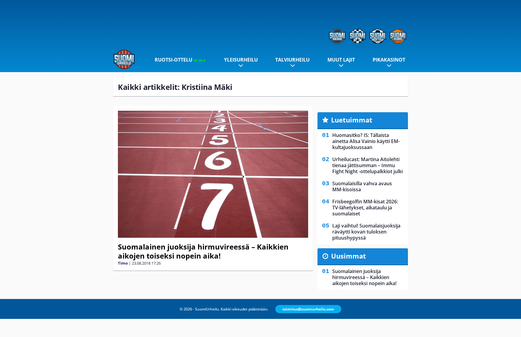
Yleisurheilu (241, 59)
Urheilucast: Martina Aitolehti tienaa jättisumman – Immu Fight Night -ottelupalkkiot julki (367, 165)
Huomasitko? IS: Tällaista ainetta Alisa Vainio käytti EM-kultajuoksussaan (366, 141)
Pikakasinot (389, 59)
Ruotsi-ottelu (180, 59)
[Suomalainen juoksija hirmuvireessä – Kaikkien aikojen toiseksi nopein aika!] (213, 174)
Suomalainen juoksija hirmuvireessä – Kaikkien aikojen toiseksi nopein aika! (203, 251)
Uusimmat (348, 255)
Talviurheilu (292, 59)
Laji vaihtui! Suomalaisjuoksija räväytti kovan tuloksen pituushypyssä (366, 231)
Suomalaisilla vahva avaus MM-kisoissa (362, 186)
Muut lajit (341, 59)
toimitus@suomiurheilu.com (308, 309)
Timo (123, 263)
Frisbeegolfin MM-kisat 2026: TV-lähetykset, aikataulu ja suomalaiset (365, 207)
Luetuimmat (351, 119)
